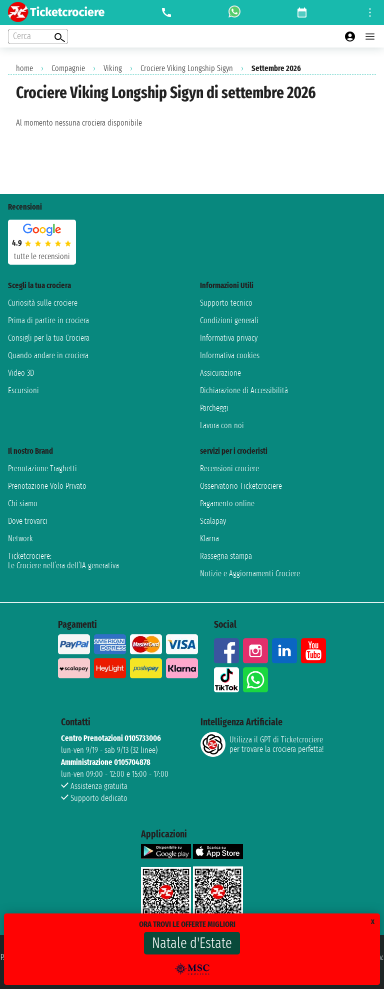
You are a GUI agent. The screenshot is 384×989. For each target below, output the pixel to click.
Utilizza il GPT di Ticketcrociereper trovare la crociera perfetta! (277, 744)
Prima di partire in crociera (48, 320)
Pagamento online (227, 503)
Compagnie (68, 68)
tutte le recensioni (42, 256)
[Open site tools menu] (370, 13)
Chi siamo (23, 503)
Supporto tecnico (226, 303)
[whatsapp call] (234, 13)
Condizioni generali (229, 320)
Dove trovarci (28, 521)
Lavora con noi (222, 425)
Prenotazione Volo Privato (47, 486)
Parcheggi (214, 408)
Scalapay (213, 521)
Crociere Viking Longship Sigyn (186, 68)
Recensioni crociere (229, 468)
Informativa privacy (229, 338)
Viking (113, 68)
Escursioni (23, 390)
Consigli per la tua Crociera (49, 338)
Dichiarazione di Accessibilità (244, 390)
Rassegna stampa (226, 556)
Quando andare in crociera (48, 355)
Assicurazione (220, 373)
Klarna (209, 538)
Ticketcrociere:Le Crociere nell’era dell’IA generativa (63, 560)
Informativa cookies (230, 355)
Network (20, 538)
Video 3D (21, 373)
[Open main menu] (370, 37)
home (24, 68)
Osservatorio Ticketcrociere (241, 486)
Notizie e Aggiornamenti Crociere (250, 573)
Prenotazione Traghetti (42, 468)
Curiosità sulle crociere (43, 303)
